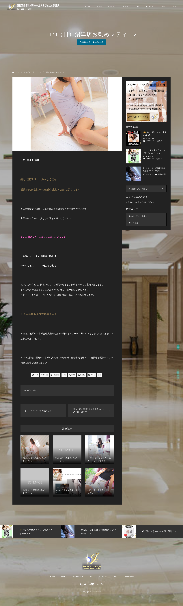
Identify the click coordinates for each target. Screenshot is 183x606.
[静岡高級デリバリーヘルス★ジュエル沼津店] (33, 7)
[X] (85, 584)
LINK (174, 7)
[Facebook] (80, 584)
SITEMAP (129, 577)
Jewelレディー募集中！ (155, 141)
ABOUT (111, 7)
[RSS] (102, 584)
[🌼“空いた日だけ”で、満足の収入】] (133, 138)
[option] (34, 531)
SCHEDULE (125, 7)
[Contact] (97, 584)
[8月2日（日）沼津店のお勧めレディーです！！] (133, 174)
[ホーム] (13, 72)
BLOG (164, 7)
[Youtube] (92, 584)
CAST (138, 7)
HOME (88, 7)
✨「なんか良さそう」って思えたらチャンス (154, 151)
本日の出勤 (99, 42)
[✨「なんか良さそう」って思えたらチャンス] (133, 156)
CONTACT (151, 7)
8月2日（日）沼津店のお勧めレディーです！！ (154, 169)
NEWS (99, 7)
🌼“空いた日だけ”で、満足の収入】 (154, 133)
